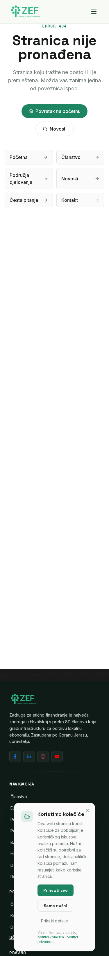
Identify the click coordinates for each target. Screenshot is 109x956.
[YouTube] (57, 756)
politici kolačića (50, 937)
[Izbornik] (94, 11)
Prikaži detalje (54, 920)
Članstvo (18, 796)
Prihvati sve (55, 890)
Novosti (58, 129)
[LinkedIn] (29, 756)
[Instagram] (43, 756)
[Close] (87, 810)
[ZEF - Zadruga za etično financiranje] (25, 11)
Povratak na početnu (58, 111)
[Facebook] (15, 756)
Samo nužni (55, 905)
